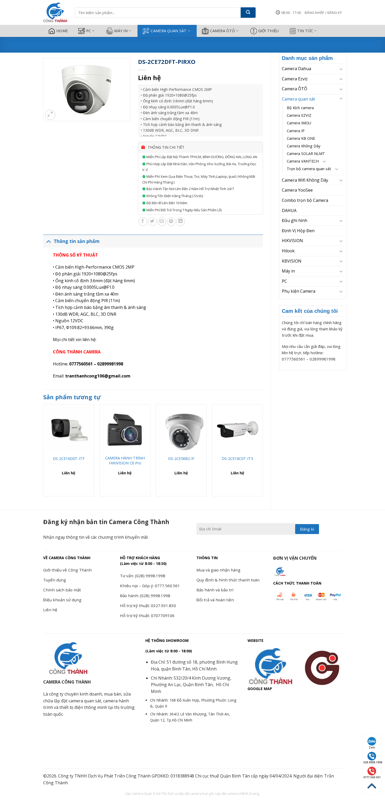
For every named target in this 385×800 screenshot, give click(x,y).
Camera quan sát (168, 30)
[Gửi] (248, 12)
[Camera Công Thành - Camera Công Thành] (55, 13)
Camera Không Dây (303, 145)
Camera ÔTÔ (222, 30)
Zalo (372, 747)
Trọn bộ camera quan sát (309, 168)
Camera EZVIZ (299, 115)
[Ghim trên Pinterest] (171, 221)
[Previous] (43, 452)
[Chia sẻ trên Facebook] (143, 221)
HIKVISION (292, 240)
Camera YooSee (297, 190)
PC (88, 30)
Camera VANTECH (303, 161)
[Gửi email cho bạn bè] (161, 221)
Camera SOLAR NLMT (306, 153)
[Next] (263, 452)
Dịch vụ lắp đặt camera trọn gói (191, 793)
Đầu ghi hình (294, 220)
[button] (323, 12)
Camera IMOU (299, 122)
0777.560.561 (372, 777)
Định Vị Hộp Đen (298, 231)
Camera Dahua (296, 68)
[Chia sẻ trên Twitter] (152, 221)
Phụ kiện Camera (298, 291)
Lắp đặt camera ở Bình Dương (237, 793)
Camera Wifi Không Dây (305, 180)
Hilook (288, 251)
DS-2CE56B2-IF (181, 458)
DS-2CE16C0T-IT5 (237, 458)
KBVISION (291, 261)
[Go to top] (371, 786)
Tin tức (305, 30)
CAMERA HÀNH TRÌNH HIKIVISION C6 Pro (125, 460)
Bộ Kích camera (300, 107)
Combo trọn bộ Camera (305, 200)
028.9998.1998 (372, 762)
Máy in (121, 30)
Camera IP (296, 130)
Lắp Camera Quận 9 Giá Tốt (145, 793)
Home (62, 30)
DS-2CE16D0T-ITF (69, 458)
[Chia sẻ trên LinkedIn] (180, 221)
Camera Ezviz (295, 79)
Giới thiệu (268, 30)
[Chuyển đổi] (341, 69)
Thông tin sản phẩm (77, 241)
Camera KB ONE (301, 138)
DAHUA (289, 210)
